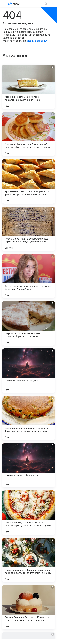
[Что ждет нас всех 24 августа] (28, 465)
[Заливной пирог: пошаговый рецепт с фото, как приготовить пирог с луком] (28, 418)
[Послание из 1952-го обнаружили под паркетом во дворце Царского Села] (28, 229)
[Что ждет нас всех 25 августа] (28, 370)
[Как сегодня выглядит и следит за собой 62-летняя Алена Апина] (28, 276)
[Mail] (10, 3)
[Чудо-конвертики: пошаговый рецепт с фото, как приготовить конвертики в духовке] (28, 181)
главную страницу (37, 40)
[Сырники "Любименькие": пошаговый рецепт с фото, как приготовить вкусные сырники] (28, 134)
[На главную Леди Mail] (16, 3)
